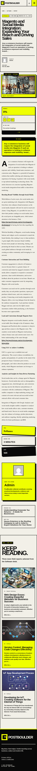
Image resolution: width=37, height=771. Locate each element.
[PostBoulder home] (13, 3)
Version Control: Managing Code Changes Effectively (18, 648)
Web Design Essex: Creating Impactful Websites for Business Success (16, 598)
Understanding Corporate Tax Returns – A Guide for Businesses (17, 512)
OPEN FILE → (7, 614)
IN (4, 119)
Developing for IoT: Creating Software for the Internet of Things (17, 699)
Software (9, 11)
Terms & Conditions (7, 759)
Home (3, 11)
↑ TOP (18, 132)
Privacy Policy (6, 757)
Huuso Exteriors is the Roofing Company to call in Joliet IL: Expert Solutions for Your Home (18, 523)
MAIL (13, 119)
